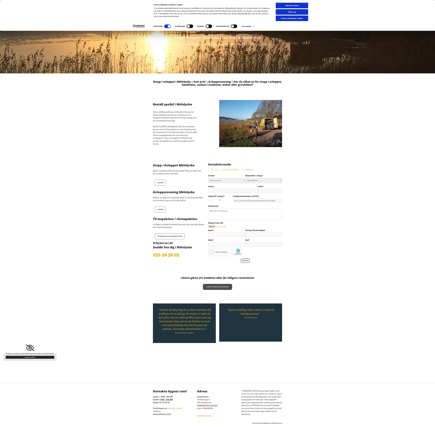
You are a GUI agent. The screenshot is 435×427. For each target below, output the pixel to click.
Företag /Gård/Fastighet (255, 230)
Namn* (211, 230)
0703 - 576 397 (167, 397)
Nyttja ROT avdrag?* (216, 196)
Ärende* (211, 176)
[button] (160, 183)
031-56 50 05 (266, 44)
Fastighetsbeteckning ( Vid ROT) (246, 196)
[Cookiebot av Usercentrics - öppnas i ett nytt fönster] (139, 26)
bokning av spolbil (174, 408)
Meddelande (213, 206)
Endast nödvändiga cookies (292, 18)
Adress (211, 186)
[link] (30, 347)
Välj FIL (212, 226)
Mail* (247, 240)
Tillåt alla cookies (292, 5)
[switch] (190, 26)
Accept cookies (30, 357)
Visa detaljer (246, 26)
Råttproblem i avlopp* (254, 176)
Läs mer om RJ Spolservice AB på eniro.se (267, 423)
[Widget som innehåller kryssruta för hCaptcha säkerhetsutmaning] (225, 252)
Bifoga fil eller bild (215, 223)
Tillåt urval (292, 12)
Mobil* (211, 240)
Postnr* (261, 186)
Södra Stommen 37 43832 (162, 414)
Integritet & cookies (204, 416)
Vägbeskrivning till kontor (207, 405)
